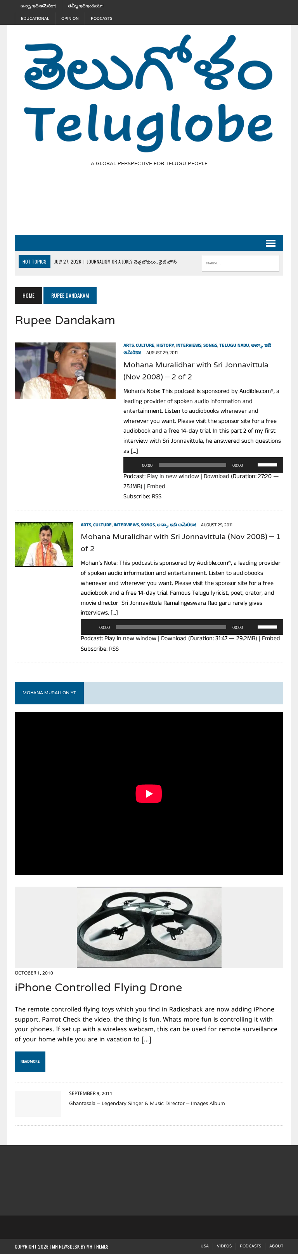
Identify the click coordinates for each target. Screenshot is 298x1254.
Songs (210, 345)
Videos (224, 1246)
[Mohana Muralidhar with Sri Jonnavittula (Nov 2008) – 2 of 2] (65, 394)
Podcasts (101, 19)
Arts (128, 345)
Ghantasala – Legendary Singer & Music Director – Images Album (147, 1104)
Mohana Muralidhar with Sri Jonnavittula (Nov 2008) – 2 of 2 (196, 372)
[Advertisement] (156, 205)
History (165, 345)
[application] (203, 465)
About (276, 1246)
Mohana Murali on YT (49, 693)
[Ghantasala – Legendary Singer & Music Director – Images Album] (38, 1111)
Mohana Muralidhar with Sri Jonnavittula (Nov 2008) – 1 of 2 (181, 543)
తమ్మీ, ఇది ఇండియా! (86, 6)
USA (205, 1246)
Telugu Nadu (234, 345)
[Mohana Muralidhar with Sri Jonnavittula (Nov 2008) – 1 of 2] (44, 561)
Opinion (70, 19)
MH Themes (98, 1246)
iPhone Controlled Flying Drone (98, 988)
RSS (156, 497)
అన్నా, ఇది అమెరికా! (38, 6)
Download (216, 477)
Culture (145, 345)
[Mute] (251, 465)
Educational (35, 19)
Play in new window (173, 477)
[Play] (133, 465)
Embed (156, 487)
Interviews (188, 345)
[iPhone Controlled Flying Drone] (149, 963)
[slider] (268, 464)
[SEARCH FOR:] (240, 261)
